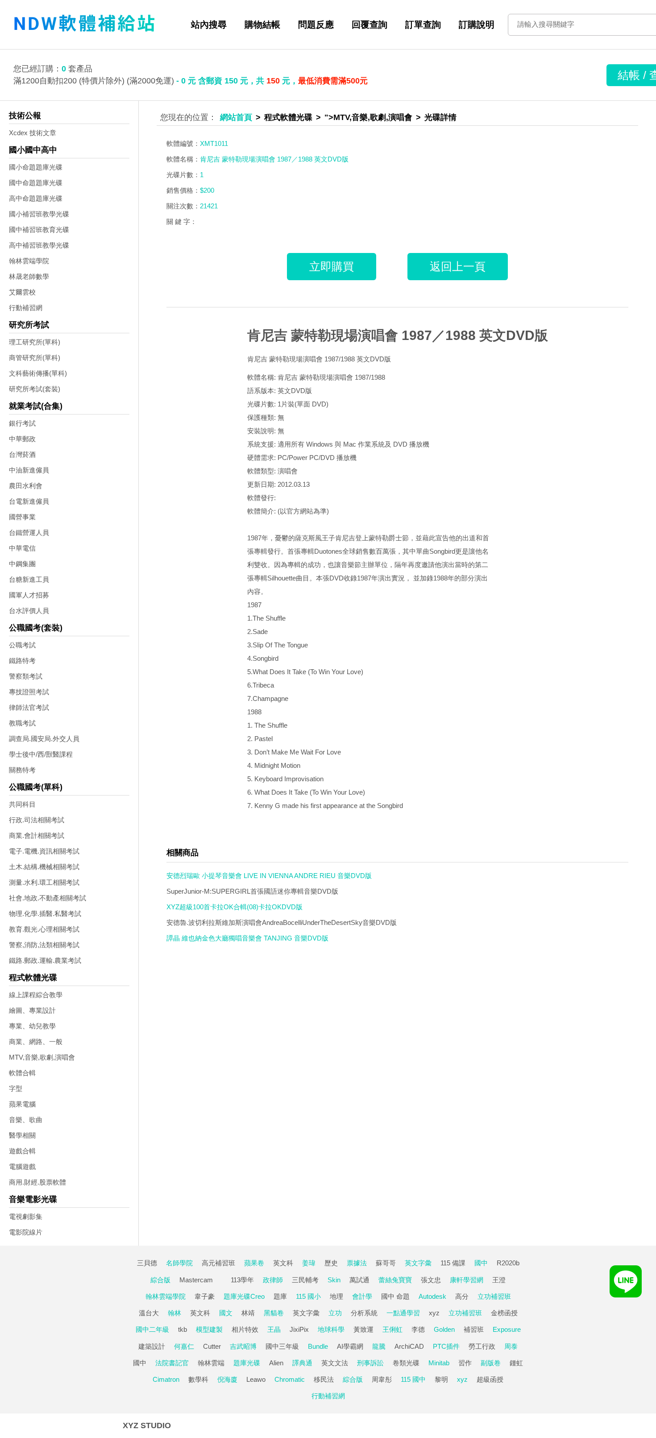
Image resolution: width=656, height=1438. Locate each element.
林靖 (248, 1313)
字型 (15, 1088)
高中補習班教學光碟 (39, 245)
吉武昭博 (243, 1346)
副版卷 (491, 1363)
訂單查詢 (423, 24)
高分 (462, 1296)
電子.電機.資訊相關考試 (44, 851)
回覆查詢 (369, 24)
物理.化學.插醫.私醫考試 (45, 913)
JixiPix (299, 1329)
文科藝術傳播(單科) (38, 373)
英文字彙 (418, 1263)
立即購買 (331, 266)
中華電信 (22, 548)
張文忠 (431, 1280)
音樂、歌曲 (25, 1119)
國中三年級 (282, 1346)
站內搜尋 (209, 24)
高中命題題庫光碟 (35, 198)
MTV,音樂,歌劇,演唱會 (42, 1057)
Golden (444, 1329)
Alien (276, 1363)
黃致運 (363, 1329)
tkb (182, 1329)
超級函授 (490, 1379)
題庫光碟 (246, 1363)
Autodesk (432, 1296)
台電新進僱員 (29, 501)
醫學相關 (22, 1135)
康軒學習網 (466, 1280)
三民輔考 (305, 1280)
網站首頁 (236, 117)
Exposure (507, 1329)
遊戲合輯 (22, 1151)
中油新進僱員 (29, 470)
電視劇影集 (25, 1216)
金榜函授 (504, 1313)
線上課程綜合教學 (35, 995)
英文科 (283, 1263)
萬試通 (359, 1280)
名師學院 (179, 1263)
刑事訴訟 (370, 1363)
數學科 (198, 1379)
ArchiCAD (409, 1346)
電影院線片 (25, 1232)
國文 (226, 1313)
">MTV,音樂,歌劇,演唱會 (368, 117)
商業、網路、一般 (35, 1041)
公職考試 (22, 645)
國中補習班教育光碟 (39, 229)
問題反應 (316, 24)
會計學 (362, 1296)
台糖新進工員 (29, 579)
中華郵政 (22, 439)
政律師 (273, 1280)
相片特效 (245, 1329)
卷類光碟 (406, 1363)
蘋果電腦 (22, 1104)
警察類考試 (25, 676)
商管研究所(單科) (34, 357)
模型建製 (209, 1329)
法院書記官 (172, 1363)
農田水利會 (25, 485)
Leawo (256, 1379)
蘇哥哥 (386, 1263)
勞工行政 (482, 1346)
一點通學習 (403, 1313)
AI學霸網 (350, 1346)
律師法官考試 (29, 707)
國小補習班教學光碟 (39, 214)
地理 (336, 1296)
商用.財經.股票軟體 (37, 1182)
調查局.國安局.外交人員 (44, 738)
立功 (335, 1313)
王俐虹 (392, 1329)
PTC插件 (446, 1346)
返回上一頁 (458, 266)
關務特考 (22, 770)
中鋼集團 (22, 564)
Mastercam (196, 1280)
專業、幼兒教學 (32, 1026)
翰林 (174, 1313)
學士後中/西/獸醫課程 (41, 754)
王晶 (274, 1329)
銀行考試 (22, 423)
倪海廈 (227, 1379)
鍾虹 (516, 1363)
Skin (334, 1280)
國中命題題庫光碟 (35, 182)
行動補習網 (25, 307)
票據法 (357, 1263)
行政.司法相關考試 (36, 820)
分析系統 (364, 1313)
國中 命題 (395, 1296)
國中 (481, 1263)
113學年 (242, 1280)
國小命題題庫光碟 (35, 167)
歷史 (331, 1263)
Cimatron (166, 1379)
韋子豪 (205, 1296)
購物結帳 (262, 24)
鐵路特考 (22, 660)
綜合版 (160, 1280)
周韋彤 (382, 1379)
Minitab (438, 1363)
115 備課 (452, 1263)
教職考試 (22, 723)
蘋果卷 (254, 1263)
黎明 (441, 1379)
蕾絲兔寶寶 (395, 1280)
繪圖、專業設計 (32, 1010)
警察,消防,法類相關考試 (44, 945)
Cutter (212, 1346)
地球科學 (331, 1329)
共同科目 (22, 804)
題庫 (280, 1296)
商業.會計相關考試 (36, 835)
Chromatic (289, 1379)
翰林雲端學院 (29, 261)
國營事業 (22, 517)
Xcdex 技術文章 (32, 133)
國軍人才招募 (29, 595)
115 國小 (308, 1296)
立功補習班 (494, 1296)
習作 (465, 1363)
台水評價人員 (29, 610)
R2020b (508, 1263)
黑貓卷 (274, 1313)
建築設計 (151, 1346)
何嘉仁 (184, 1346)
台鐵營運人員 (29, 532)
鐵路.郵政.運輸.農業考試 (45, 960)
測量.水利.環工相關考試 (44, 882)
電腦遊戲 (22, 1166)
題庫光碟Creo (244, 1296)
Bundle (318, 1346)
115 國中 (413, 1379)
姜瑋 (309, 1263)
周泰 (511, 1346)
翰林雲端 (211, 1363)
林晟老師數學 (29, 276)
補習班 (474, 1329)
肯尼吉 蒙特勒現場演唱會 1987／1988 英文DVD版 (397, 335)
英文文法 (334, 1363)
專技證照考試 (29, 692)
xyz (434, 1313)
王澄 (499, 1280)
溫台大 (149, 1313)
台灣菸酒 (22, 454)
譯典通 (302, 1363)
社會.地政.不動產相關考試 (47, 898)
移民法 (324, 1379)
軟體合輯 (22, 1073)
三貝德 (147, 1263)
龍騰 (379, 1346)
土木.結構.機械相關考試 (44, 866)
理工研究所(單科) (34, 342)
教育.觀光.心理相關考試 (44, 929)
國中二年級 (152, 1329)
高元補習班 (218, 1263)
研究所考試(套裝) (34, 389)
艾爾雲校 (22, 292)
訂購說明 (476, 24)
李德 (418, 1329)
